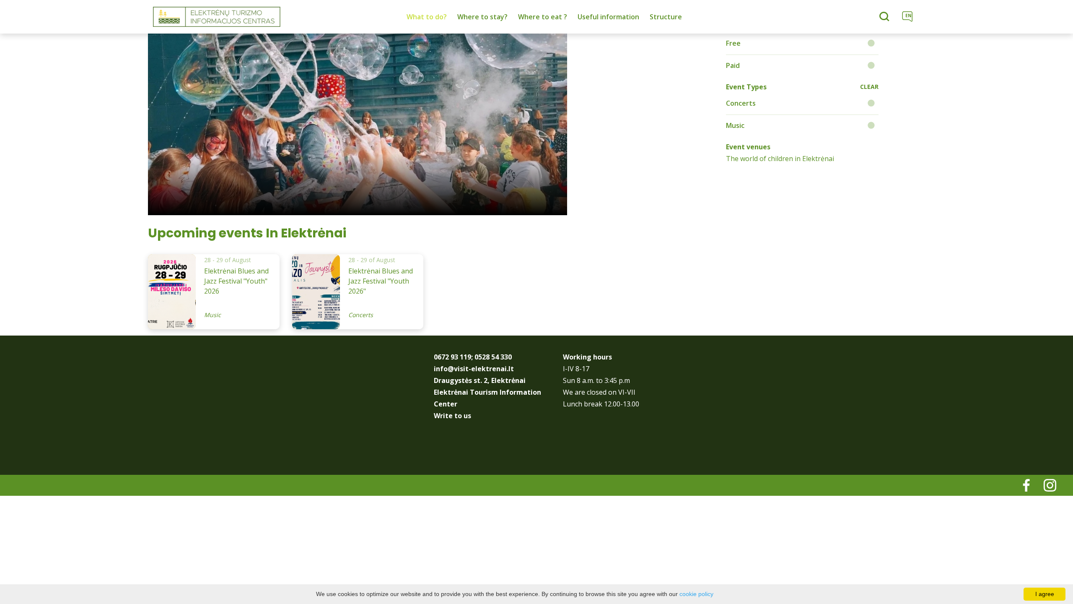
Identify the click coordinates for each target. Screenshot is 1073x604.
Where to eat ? (542, 16)
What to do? (427, 16)
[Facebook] (1020, 488)
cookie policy (696, 594)
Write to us (452, 415)
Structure (666, 16)
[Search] (885, 17)
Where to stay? (482, 16)
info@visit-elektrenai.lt (474, 368)
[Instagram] (1043, 488)
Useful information (608, 16)
